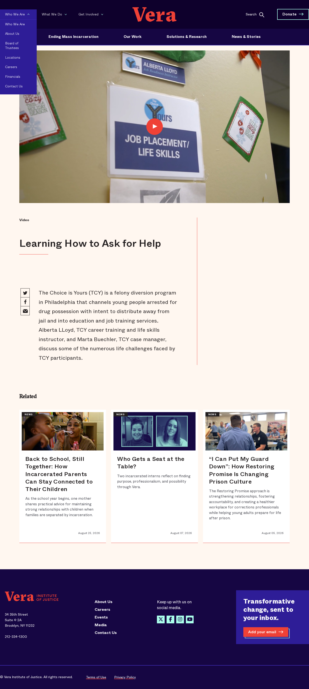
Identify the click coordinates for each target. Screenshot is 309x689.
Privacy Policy (125, 677)
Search (251, 14)
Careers (102, 610)
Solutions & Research (187, 36)
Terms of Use (96, 677)
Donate (289, 14)
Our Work (132, 36)
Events (101, 617)
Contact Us (106, 633)
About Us (103, 602)
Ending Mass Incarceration (73, 36)
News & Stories (246, 36)
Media (101, 625)
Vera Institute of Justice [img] (154, 14)
